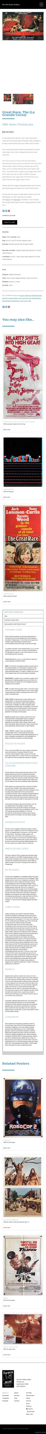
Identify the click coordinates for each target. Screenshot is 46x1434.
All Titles (28, 1393)
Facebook (5, 1395)
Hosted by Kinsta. (40, 1432)
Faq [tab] (5, 616)
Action (22, 295)
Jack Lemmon (26, 298)
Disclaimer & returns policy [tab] (15, 624)
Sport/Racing (16, 301)
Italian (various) (13, 298)
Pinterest (5, 1401)
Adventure (28, 295)
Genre (28, 1398)
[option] (23, 26)
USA (29, 301)
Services (17, 200)
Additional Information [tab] (13, 612)
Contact (16, 1401)
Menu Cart (29, 1414)
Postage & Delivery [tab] (11, 620)
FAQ (15, 1398)
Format (28, 1401)
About (16, 1393)
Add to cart (9, 222)
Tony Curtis (24, 301)
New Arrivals (30, 1395)
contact (19, 659)
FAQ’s (8, 200)
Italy (20, 298)
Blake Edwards (37, 295)
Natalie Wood (6, 301)
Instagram (5, 1398)
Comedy (5, 298)
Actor (28, 1403)
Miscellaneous (36, 298)
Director (28, 1406)
